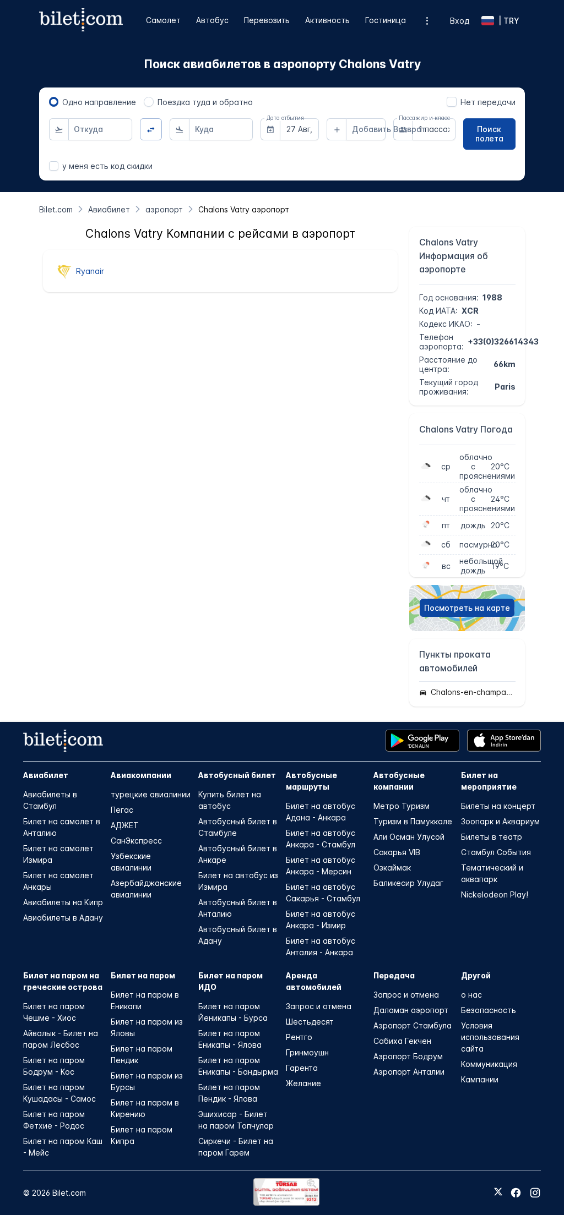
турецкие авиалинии (151, 794)
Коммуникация (489, 1064)
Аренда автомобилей (313, 981)
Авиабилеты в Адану (63, 917)
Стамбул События (496, 852)
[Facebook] (516, 1192)
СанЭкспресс (136, 840)
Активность (327, 20)
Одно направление (99, 102)
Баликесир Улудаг (408, 883)
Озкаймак (392, 867)
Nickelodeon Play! (494, 894)
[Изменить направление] (151, 129)
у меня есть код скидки (107, 166)
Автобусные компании (399, 780)
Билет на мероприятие (489, 780)
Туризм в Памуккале (412, 821)
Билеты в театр (491, 836)
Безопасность (488, 1010)
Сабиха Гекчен (402, 1041)
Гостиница (385, 20)
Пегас (122, 809)
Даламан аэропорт (410, 1010)
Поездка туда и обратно (205, 102)
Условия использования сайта (490, 1037)
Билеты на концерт (498, 806)
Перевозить (267, 20)
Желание (303, 1083)
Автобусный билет (237, 775)
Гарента (302, 1067)
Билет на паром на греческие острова (62, 981)
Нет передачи (488, 102)
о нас (471, 994)
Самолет (163, 20)
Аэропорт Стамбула (412, 1025)
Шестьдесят (310, 1021)
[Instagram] (535, 1192)
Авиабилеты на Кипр (63, 902)
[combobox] (100, 129)
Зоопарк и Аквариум (500, 821)
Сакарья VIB (396, 852)
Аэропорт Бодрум (408, 1056)
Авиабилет (45, 775)
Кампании (479, 1079)
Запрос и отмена (318, 1006)
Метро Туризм (401, 806)
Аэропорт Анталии (408, 1071)
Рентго (299, 1037)
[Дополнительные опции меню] (427, 21)
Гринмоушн (307, 1052)
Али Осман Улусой (408, 836)
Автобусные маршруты (311, 780)
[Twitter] (498, 1192)
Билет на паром (143, 975)
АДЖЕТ (125, 825)
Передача (394, 975)
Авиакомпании (141, 775)
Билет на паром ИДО (230, 981)
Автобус (212, 20)
